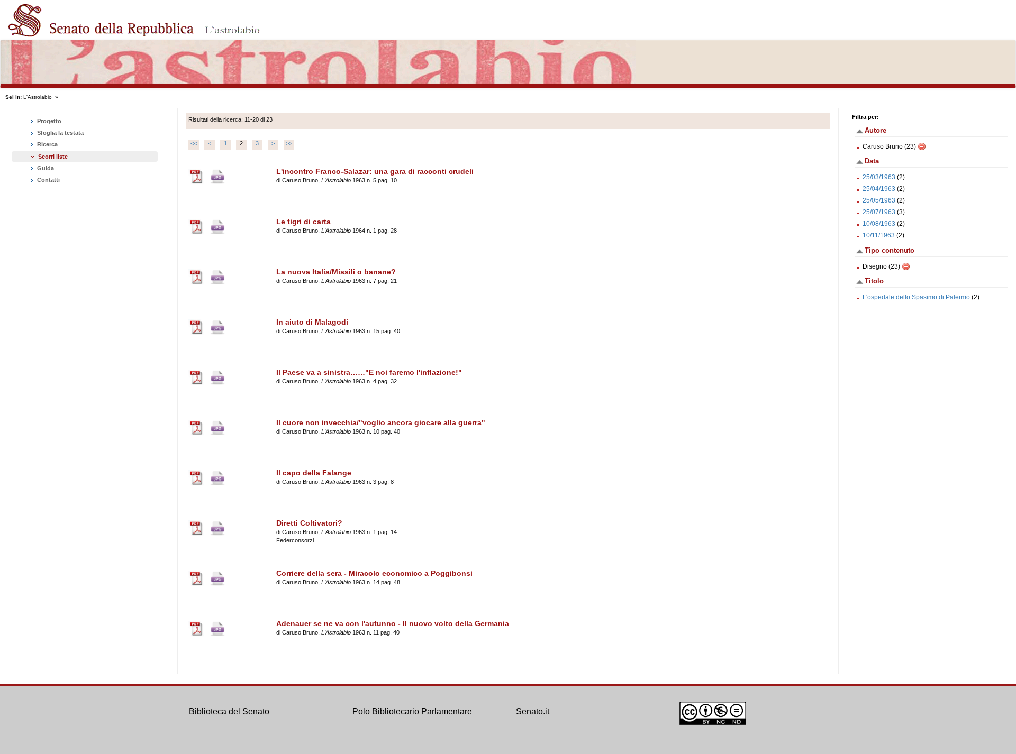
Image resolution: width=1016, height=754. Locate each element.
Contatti (47, 180)
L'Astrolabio (37, 97)
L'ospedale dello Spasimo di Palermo (916, 297)
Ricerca (46, 144)
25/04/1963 (879, 188)
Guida (44, 168)
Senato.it (532, 711)
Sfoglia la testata (59, 133)
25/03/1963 (879, 177)
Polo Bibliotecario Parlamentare (412, 711)
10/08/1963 (879, 223)
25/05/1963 (879, 200)
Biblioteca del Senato (229, 711)
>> (289, 143)
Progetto (48, 121)
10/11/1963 (879, 235)
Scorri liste (53, 156)
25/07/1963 (879, 212)
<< (193, 143)
